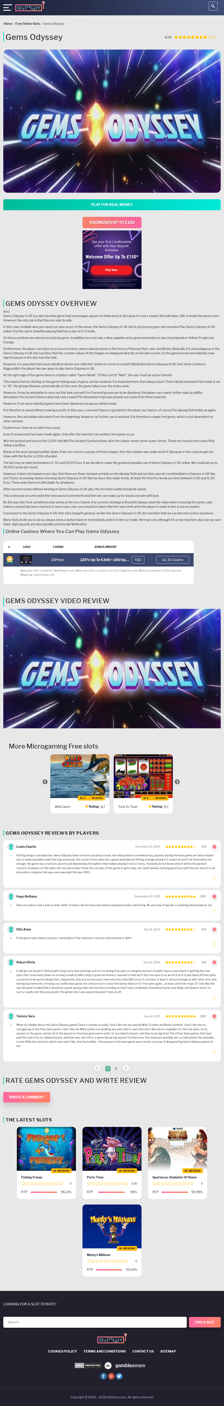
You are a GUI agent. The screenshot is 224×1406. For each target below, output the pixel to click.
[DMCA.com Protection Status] (88, 1366)
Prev (45, 781)
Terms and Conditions (105, 1351)
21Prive (57, 560)
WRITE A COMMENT (26, 1097)
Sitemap (168, 1351)
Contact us (143, 1351)
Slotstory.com (116, 1397)
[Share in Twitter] (119, 1376)
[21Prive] (26, 559)
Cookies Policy (62, 1351)
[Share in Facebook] (103, 1376)
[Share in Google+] (111, 1376)
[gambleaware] (130, 1365)
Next (177, 781)
